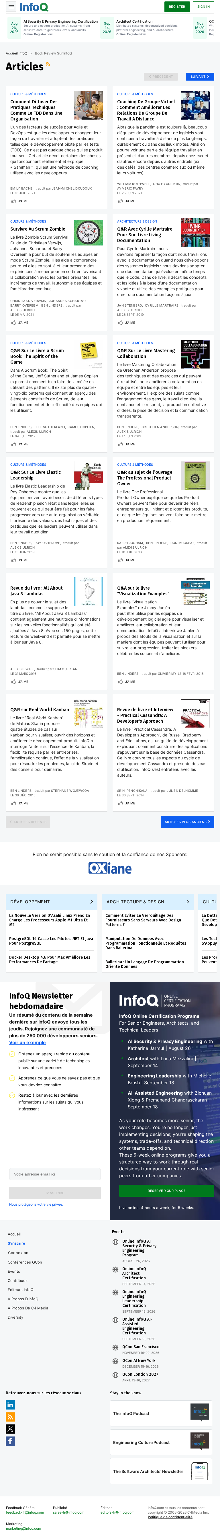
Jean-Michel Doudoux (72, 188)
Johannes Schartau (67, 301)
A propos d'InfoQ (23, 1299)
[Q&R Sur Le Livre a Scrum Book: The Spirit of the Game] (88, 354)
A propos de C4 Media (28, 1308)
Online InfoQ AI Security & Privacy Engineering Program (139, 1248)
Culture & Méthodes (28, 94)
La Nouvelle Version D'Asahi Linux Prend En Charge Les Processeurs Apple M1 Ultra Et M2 (49, 920)
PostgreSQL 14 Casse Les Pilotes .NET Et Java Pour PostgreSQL (51, 941)
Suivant (198, 77)
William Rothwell (133, 184)
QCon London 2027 (140, 1374)
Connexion (18, 1252)
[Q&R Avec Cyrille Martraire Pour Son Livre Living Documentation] (195, 232)
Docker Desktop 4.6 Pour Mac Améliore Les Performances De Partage (49, 959)
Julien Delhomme (182, 791)
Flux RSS (49, 66)
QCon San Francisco (141, 1347)
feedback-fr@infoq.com (25, 1512)
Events (14, 1271)
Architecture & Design (137, 221)
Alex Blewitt (22, 669)
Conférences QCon (25, 1262)
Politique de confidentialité (170, 1517)
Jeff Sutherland (50, 427)
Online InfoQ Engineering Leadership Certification (134, 1299)
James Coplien (81, 427)
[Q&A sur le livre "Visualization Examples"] (195, 591)
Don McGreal (182, 543)
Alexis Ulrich (22, 310)
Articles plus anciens (186, 822)
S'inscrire (16, 1243)
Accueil (14, 1234)
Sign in (203, 7)
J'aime (23, 201)
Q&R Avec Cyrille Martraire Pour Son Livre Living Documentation (144, 234)
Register (177, 7)
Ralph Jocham (130, 543)
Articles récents (29, 822)
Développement (30, 901)
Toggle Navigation (11, 6)
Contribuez (18, 1280)
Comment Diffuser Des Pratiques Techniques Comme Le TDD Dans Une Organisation (36, 110)
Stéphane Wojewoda (70, 791)
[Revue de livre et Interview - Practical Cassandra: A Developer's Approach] (195, 713)
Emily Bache (21, 188)
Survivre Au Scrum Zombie (37, 229)
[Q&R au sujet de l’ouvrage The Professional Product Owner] (195, 475)
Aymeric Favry (130, 188)
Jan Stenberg (129, 305)
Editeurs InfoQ (21, 1289)
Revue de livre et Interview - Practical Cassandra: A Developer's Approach (145, 715)
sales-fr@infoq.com (68, 1512)
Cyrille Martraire (161, 305)
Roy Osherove (47, 543)
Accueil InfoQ (16, 53)
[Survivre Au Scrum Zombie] (88, 232)
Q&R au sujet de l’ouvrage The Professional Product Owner (144, 477)
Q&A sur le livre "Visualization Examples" (143, 590)
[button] (55, 1193)
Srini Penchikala (132, 791)
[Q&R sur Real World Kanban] (88, 713)
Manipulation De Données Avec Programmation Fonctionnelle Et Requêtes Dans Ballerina (145, 943)
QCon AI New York (138, 1360)
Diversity (15, 1317)
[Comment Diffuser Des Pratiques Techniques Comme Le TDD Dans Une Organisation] (88, 105)
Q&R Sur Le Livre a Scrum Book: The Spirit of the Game (37, 356)
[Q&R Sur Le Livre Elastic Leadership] (88, 475)
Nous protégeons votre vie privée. (36, 1204)
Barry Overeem (24, 305)
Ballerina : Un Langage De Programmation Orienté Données (144, 964)
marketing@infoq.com (23, 1528)
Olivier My (167, 674)
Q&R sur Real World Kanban (39, 709)
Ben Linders (51, 305)
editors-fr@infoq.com (117, 1512)
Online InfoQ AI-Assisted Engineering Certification (137, 1326)
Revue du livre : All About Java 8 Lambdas (36, 590)
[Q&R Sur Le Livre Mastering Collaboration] (195, 354)
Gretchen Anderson (160, 427)
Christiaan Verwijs (28, 301)
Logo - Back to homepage (34, 6)
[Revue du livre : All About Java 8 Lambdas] (88, 591)
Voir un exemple (27, 1042)
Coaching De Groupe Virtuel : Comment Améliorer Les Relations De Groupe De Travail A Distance (146, 110)
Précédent (163, 77)
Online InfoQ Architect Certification (134, 1273)
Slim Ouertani (65, 669)
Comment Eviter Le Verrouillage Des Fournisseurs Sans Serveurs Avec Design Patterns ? (143, 920)
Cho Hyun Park (166, 184)
